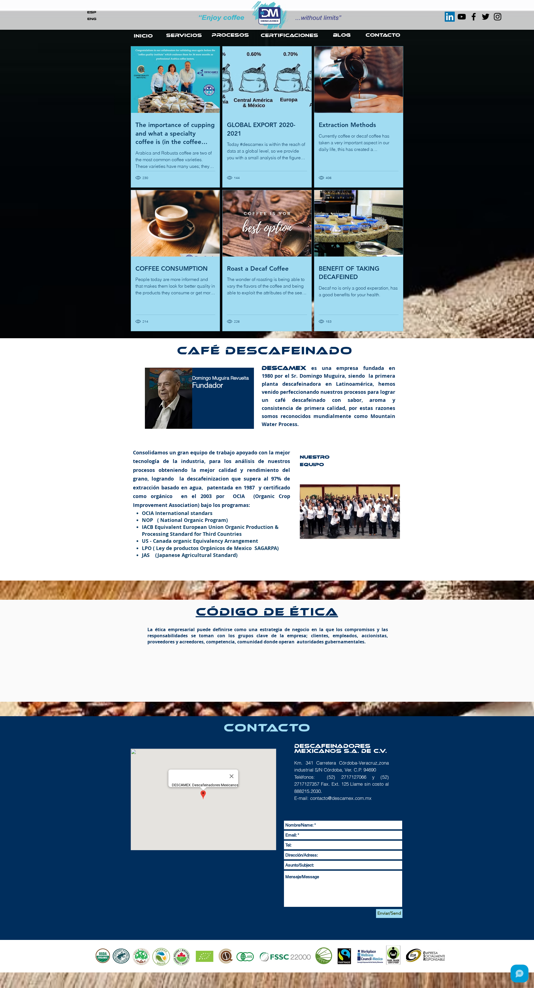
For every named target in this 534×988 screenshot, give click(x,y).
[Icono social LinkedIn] (450, 17)
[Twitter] (486, 17)
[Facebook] (474, 17)
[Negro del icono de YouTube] (462, 17)
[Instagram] (498, 17)
